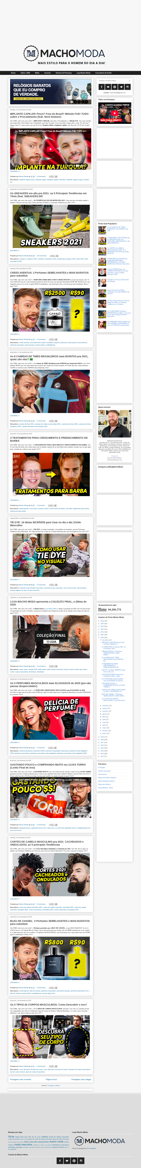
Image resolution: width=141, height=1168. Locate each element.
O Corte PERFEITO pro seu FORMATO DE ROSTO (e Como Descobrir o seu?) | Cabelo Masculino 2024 (117, 271)
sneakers (22, 259)
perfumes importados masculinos (57, 751)
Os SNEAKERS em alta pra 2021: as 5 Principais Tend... (114, 647)
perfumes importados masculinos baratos (55, 991)
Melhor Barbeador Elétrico (106, 781)
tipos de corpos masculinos (35, 1072)
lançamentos (43, 1142)
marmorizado (81, 588)
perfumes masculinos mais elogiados (43, 753)
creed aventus (24, 342)
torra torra (17, 830)
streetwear (40, 672)
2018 (102, 739)
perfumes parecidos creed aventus (22, 345)
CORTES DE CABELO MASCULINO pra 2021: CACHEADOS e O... (113, 690)
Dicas (11, 1136)
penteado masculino (15, 1147)
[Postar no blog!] (52, 176)
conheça (44, 1137)
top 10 (14, 1149)
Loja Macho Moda (83, 73)
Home (13, 73)
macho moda (56, 1141)
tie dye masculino (33, 590)
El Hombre (101, 767)
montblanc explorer (53, 342)
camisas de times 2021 (70, 424)
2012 (102, 756)
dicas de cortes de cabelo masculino (40, 1139)
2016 (102, 745)
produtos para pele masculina (43, 1147)
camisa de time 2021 (26, 424)
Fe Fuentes (91, 1148)
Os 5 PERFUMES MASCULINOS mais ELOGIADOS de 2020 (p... (113, 680)
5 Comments (41, 421)
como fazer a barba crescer (39, 508)
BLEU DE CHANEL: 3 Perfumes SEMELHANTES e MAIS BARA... (113, 695)
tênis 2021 (80, 259)
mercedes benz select (37, 342)
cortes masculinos (14, 1139)
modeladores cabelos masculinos (42, 1145)
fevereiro (105, 730)
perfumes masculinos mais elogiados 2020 (72, 753)
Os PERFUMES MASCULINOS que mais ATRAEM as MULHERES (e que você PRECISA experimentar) (118, 323)
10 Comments (41, 256)
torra (11, 830)
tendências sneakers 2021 (66, 259)
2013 (102, 753)
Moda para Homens (104, 784)
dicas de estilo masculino (61, 1139)
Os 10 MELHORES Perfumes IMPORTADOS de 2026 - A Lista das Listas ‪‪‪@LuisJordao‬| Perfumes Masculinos (119, 313)
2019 (102, 737)
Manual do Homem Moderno (107, 777)
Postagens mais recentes (20, 1079)
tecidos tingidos (15, 590)
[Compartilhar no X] (54, 176)
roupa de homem (58, 1147)
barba (17, 1137)
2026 (102, 621)
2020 (102, 637)
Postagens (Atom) (53, 1085)
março (104, 728)
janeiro (104, 733)
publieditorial (50, 345)
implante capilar (40, 179)
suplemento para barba (81, 508)
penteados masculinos (29, 1147)
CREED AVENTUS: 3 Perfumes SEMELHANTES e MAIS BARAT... (112, 653)
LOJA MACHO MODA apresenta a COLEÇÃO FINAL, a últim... (113, 675)
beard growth (24, 508)
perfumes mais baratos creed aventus (74, 342)
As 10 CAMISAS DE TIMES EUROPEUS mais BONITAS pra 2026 (117, 228)
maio (104, 722)
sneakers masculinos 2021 (47, 259)
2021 (102, 635)
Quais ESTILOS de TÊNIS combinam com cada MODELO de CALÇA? (118, 291)
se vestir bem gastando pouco (65, 828)
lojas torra (50, 828)
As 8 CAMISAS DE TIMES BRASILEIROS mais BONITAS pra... (112, 659)
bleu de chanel (35, 991)
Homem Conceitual (104, 771)
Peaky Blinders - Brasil (105, 788)
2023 (102, 629)
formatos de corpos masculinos (79, 1069)
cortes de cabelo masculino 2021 (30, 907)
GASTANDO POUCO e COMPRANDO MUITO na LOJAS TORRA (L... (113, 685)
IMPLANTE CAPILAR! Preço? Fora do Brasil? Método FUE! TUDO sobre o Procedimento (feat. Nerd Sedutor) (49, 115)
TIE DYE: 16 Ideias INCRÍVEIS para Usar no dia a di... (113, 671)
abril (103, 725)
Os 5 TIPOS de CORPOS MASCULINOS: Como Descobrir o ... (113, 700)
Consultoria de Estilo (103, 73)
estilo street (42, 669)
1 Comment (41, 505)
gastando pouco (25, 828)
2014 (102, 751)
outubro (105, 708)
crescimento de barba (57, 508)
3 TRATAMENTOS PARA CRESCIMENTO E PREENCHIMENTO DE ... (111, 665)
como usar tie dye (69, 588)
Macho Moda (24, 176)
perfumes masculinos (22, 753)
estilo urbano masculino (55, 669)
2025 (102, 623)
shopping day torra (83, 828)
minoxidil (69, 508)
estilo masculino (31, 1142)
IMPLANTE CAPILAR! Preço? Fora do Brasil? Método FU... (113, 643)
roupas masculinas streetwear (25, 672)
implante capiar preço (26, 179)
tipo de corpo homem (17, 1072)
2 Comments (41, 666)
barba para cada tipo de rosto (30, 1137)
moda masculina (23, 1144)
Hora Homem (102, 774)
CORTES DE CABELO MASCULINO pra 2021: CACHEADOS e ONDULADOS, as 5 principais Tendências (47, 843)
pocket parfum (40, 345)
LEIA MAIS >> (15, 171)
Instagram (114, 456)
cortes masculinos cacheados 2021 (41, 910)
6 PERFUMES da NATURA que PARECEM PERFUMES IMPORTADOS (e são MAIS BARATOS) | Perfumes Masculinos (118, 261)
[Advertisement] (65, 20)
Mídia (37, 73)
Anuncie (47, 73)
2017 (102, 742)
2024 (102, 626)
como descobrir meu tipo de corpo (55, 1069)
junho (104, 719)
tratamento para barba (18, 511)
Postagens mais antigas (81, 1079)
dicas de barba (24, 1139)
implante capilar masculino (56, 179)
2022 (102, 632)
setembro (105, 711)
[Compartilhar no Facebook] (56, 176)
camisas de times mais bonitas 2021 (34, 426)
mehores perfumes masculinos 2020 (32, 751)
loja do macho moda (71, 669)
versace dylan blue (48, 993)
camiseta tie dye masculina (53, 588)
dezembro (105, 640)
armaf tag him (24, 991)
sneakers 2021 (32, 259)
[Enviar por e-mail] (50, 176)
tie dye (24, 590)
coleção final (32, 669)
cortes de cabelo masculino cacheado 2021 (58, 907)
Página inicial (51, 1079)
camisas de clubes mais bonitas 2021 (48, 424)
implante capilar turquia (75, 179)
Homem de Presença (64, 73)
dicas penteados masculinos (16, 1142)
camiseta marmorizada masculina (31, 588)
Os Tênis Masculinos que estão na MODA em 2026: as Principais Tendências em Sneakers (118, 302)
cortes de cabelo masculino (59, 1137)
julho (104, 717)
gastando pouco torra (39, 828)
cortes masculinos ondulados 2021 (66, 910)
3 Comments (41, 988)
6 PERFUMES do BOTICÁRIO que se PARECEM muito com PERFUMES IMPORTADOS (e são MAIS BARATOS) (118, 240)
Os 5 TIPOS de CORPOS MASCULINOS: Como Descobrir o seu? (48, 1004)
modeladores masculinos (60, 1145)
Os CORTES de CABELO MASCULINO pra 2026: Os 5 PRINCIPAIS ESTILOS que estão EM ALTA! (118, 250)
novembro (105, 705)
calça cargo (23, 669)
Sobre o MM (25, 73)
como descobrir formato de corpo (31, 1069)
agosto (104, 714)
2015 (102, 748)
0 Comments (41, 176)
